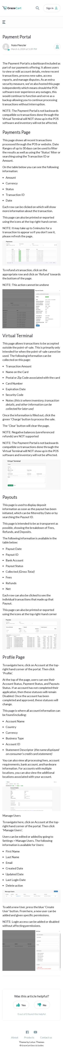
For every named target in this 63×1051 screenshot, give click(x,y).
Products (29, 1037)
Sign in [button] (49, 8)
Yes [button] (23, 1005)
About (14, 1037)
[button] (37, 8)
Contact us (46, 1037)
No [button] (44, 1005)
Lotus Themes (37, 1042)
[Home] (11, 8)
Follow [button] (57, 46)
